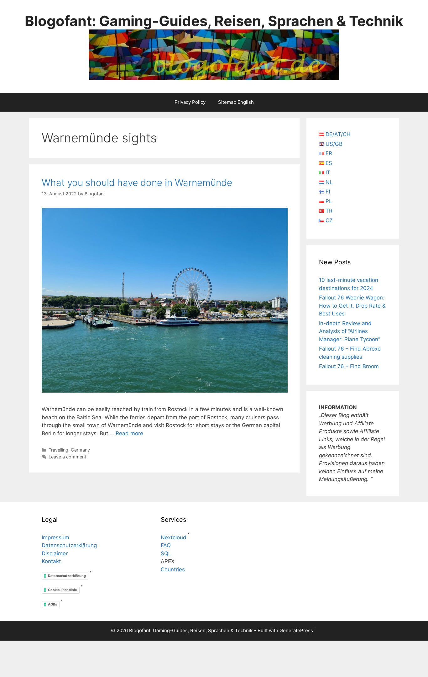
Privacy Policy (190, 102)
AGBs (52, 604)
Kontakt (51, 561)
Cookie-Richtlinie (62, 590)
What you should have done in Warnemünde (137, 182)
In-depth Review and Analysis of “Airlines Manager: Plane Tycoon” (349, 331)
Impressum (55, 537)
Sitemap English (236, 102)
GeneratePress (296, 630)
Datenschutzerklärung (69, 545)
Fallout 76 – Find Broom (349, 366)
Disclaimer (55, 553)
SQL (166, 553)
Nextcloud (173, 537)
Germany (80, 449)
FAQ (166, 545)
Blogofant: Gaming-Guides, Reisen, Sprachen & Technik (214, 20)
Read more (129, 433)
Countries (173, 569)
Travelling (58, 449)
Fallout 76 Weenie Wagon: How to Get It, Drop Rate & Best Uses (352, 305)
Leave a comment (67, 456)
